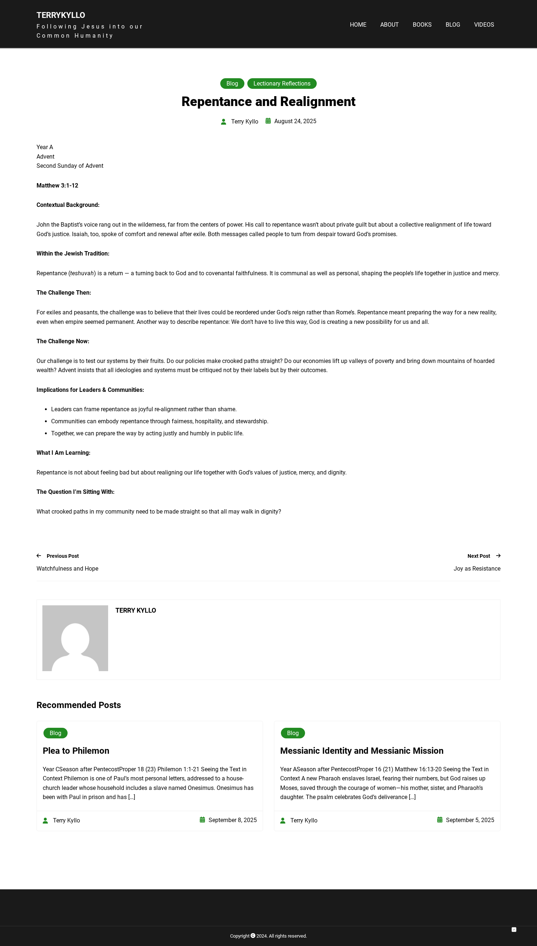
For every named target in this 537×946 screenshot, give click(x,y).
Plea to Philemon (76, 751)
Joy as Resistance (477, 568)
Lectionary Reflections (282, 83)
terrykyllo (61, 15)
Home (358, 25)
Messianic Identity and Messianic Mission (361, 751)
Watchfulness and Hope (67, 568)
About (389, 25)
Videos (484, 25)
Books (422, 25)
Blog (453, 25)
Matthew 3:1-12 (57, 185)
